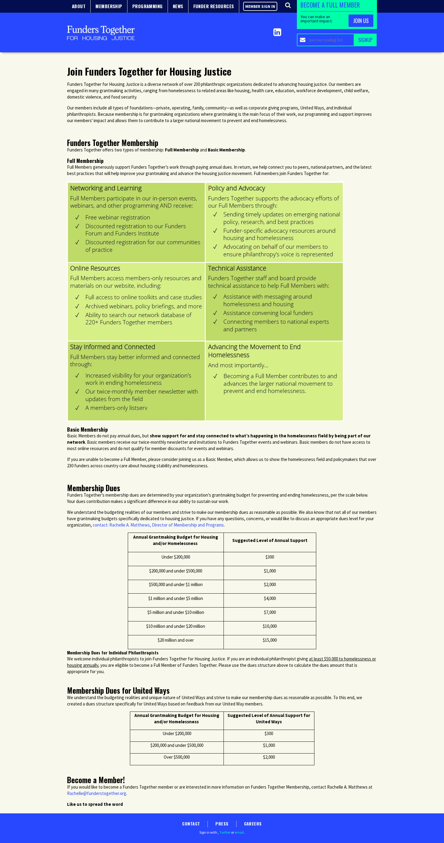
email (239, 832)
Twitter (224, 832)
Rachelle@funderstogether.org (96, 793)
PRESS (221, 823)
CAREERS (253, 823)
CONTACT (191, 823)
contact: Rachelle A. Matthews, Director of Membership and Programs (158, 525)
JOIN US (361, 20)
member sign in (260, 6)
